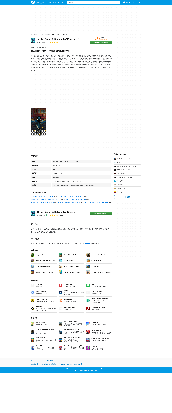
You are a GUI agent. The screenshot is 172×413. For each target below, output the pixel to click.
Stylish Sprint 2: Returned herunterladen (71, 196)
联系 (37, 360)
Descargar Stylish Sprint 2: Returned (42, 196)
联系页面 (87, 243)
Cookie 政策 (44, 364)
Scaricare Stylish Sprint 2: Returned (69, 202)
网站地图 (50, 360)
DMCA (69, 364)
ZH (137, 2)
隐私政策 (54, 364)
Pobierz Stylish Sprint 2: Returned (75, 199)
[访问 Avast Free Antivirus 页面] (101, 38)
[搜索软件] (117, 2)
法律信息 (62, 364)
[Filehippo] (37, 2)
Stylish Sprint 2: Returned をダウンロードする (45, 199)
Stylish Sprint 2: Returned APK (58, 39)
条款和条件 (34, 364)
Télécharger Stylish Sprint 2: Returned (96, 202)
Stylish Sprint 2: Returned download (42, 202)
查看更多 (127, 197)
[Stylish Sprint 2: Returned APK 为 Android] (33, 40)
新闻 (50, 2)
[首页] (31, 34)
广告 (43, 360)
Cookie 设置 (78, 364)
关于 (32, 360)
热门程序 (60, 2)
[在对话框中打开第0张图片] (38, 122)
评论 (54, 2)
